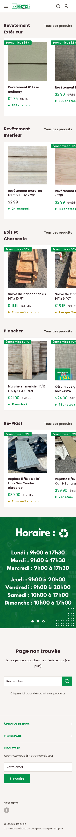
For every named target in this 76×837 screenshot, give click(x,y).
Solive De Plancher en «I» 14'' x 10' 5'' (27, 296)
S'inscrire (17, 778)
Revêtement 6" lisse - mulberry (24, 89)
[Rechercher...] (67, 681)
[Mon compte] (66, 6)
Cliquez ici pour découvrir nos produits (38, 693)
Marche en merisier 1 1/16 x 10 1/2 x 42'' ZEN (27, 388)
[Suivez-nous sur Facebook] (6, 810)
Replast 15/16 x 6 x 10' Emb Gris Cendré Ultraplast (24, 483)
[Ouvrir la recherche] (58, 6)
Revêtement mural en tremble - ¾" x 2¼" (25, 193)
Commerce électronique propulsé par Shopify (33, 828)
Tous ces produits (58, 26)
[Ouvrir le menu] (6, 6)
